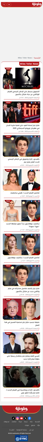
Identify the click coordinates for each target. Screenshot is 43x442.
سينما (26, 421)
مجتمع (33, 425)
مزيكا (20, 421)
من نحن (31, 429)
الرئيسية (37, 58)
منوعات (27, 425)
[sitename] (22, 409)
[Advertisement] (21, 32)
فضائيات (14, 421)
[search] (4, 4)
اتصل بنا (11, 429)
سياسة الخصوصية (21, 429)
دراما (31, 421)
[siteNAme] (37, 4)
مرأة (38, 425)
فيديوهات (6, 421)
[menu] (9, 4)
